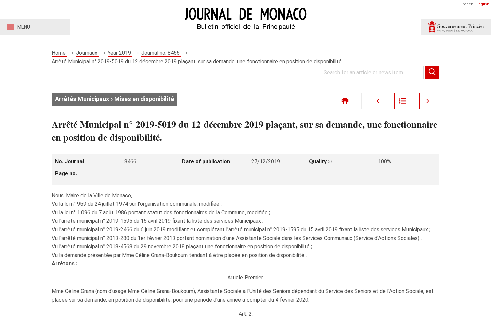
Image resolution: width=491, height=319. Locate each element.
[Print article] (345, 101)
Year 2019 (120, 53)
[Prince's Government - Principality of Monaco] (456, 27)
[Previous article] (378, 101)
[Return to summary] (402, 101)
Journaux (87, 53)
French (467, 4)
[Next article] (427, 101)
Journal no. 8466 (161, 53)
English (482, 4)
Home (59, 53)
